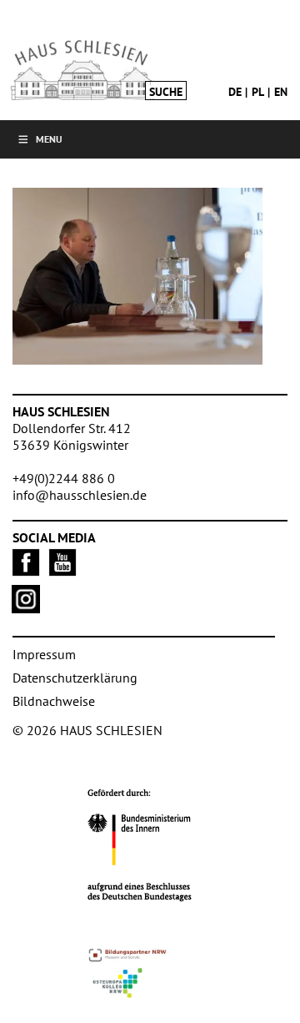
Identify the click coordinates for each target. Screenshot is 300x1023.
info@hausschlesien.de (79, 494)
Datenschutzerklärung (75, 677)
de (235, 91)
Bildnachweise (53, 701)
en (281, 91)
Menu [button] (49, 139)
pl (258, 91)
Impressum (44, 654)
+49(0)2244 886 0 (63, 478)
